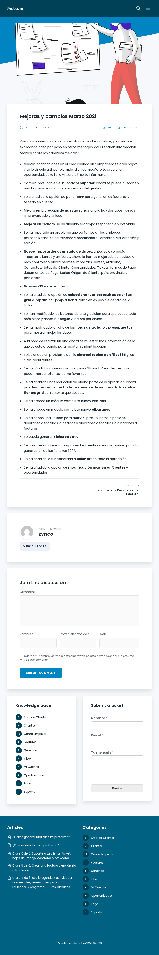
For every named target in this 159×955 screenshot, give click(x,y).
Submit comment (41, 673)
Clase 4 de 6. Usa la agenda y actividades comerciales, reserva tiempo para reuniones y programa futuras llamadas (42, 882)
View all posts (34, 546)
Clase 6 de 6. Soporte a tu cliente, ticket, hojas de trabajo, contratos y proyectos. (41, 855)
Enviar (117, 788)
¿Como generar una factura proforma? (41, 837)
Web (102, 634)
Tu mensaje (102, 753)
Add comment (130, 127)
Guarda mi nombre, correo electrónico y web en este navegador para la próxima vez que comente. (79, 658)
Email (97, 735)
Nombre (27, 634)
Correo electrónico (74, 634)
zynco (110, 127)
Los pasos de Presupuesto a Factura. (118, 492)
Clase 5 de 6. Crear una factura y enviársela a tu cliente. (44, 867)
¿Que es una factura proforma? (35, 845)
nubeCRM (85, 943)
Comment (27, 592)
